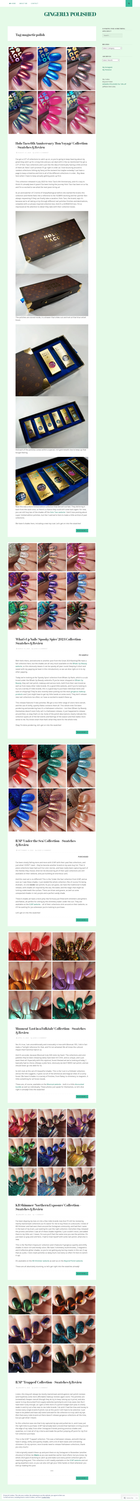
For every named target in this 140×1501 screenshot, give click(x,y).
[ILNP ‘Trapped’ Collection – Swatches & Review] (52, 1329)
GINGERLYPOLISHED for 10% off (114, 84)
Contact (34, 3)
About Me (23, 3)
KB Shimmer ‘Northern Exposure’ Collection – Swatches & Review (48, 1207)
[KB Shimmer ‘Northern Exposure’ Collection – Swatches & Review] (52, 1152)
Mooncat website (54, 1084)
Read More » (82, 531)
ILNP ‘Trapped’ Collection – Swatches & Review (49, 1382)
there (36, 1455)
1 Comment (39, 1215)
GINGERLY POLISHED (70, 14)
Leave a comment (42, 153)
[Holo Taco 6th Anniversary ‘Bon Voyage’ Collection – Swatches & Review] (52, 90)
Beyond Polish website (73, 1261)
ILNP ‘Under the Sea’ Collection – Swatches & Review (46, 843)
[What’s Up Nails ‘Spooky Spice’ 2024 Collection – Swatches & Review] (52, 586)
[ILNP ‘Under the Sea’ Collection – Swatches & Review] (52, 788)
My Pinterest (107, 70)
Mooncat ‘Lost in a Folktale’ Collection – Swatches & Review (51, 1030)
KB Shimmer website (40, 1261)
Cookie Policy (46, 1497)
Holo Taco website (57, 512)
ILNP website (34, 904)
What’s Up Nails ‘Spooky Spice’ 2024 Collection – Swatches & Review (49, 641)
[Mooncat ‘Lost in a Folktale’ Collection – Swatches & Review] (52, 975)
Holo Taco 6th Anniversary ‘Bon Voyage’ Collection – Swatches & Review (52, 145)
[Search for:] (112, 35)
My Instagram (107, 67)
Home (13, 3)
